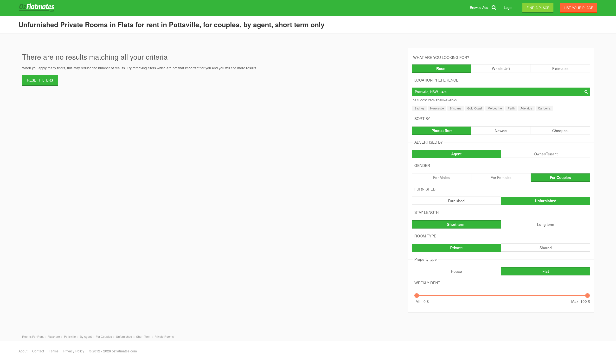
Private (456, 247)
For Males (441, 177)
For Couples (560, 177)
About (23, 351)
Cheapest (560, 130)
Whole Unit (501, 68)
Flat (545, 271)
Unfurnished (545, 201)
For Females (501, 177)
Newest (501, 130)
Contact (38, 351)
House (456, 271)
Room (441, 68)
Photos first (441, 130)
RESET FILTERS (40, 80)
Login (508, 7)
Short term (456, 224)
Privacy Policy (73, 351)
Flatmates (560, 68)
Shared (545, 247)
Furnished (456, 200)
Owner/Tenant (546, 153)
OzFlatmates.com (42, 8)
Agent (456, 154)
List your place (578, 7)
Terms (53, 351)
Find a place (537, 7)
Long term (545, 224)
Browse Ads (479, 7)
